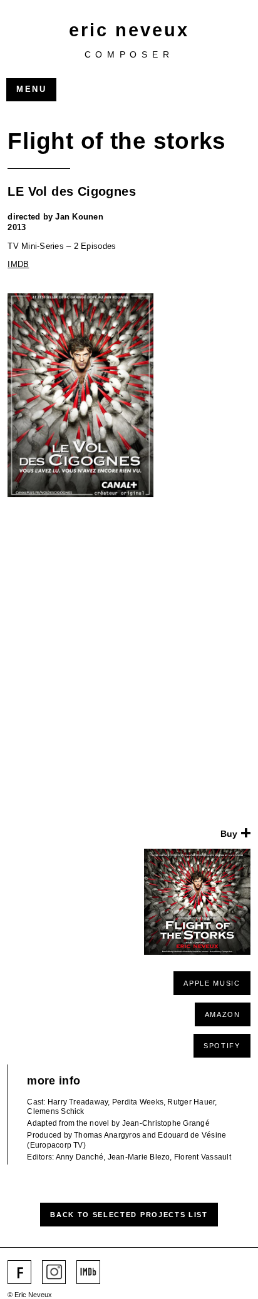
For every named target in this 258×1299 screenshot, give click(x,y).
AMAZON (222, 1014)
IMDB (18, 264)
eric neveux (128, 29)
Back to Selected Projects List (128, 1214)
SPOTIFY (222, 1045)
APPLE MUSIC (211, 983)
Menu (31, 89)
